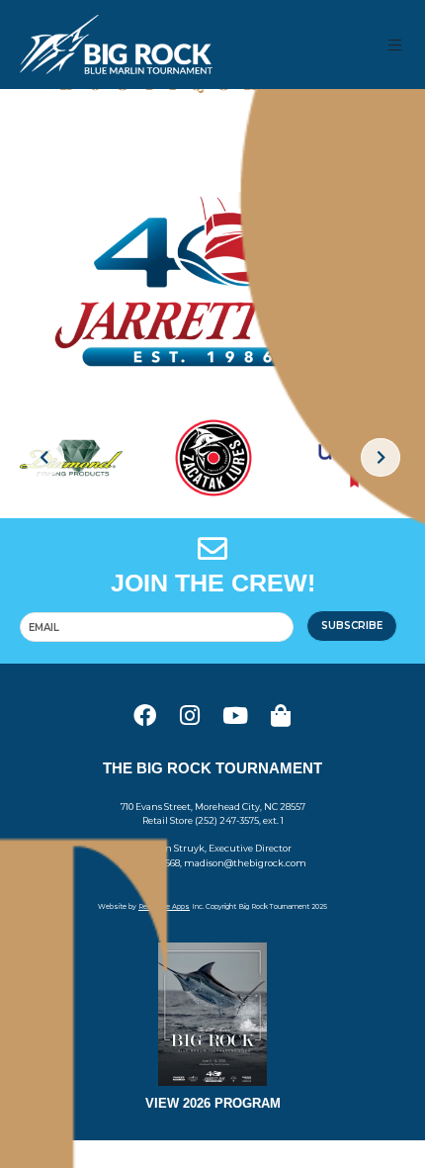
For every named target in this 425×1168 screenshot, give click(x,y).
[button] (395, 45)
